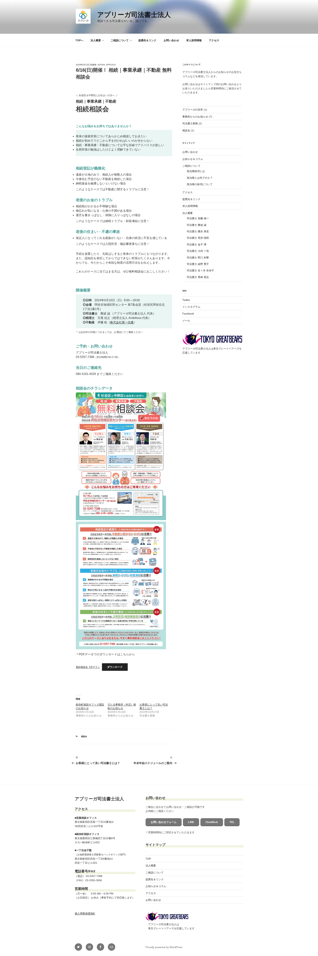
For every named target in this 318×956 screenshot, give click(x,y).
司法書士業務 (190, 123)
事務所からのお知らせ (195, 116)
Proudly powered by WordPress (164, 947)
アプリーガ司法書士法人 (134, 14)
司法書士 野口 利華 (198, 257)
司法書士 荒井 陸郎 (198, 237)
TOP (148, 858)
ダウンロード (115, 666)
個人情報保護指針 (85, 913)
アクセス (214, 40)
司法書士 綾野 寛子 (198, 264)
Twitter (186, 299)
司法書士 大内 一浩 (198, 250)
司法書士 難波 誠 (196, 224)
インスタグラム (191, 306)
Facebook (188, 313)
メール (186, 320)
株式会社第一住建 (122, 322)
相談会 (84, 736)
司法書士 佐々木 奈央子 (200, 270)
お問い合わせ (171, 40)
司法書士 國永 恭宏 (198, 231)
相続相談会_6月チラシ (88, 667)
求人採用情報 (194, 40)
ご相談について (120, 40)
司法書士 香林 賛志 (198, 277)
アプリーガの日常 (192, 109)
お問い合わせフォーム (163, 822)
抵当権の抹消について (200, 184)
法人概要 (96, 40)
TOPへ (79, 40)
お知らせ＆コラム (192, 159)
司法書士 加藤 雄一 (198, 218)
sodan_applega (107, 65)
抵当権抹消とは (196, 171)
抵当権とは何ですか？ (200, 177)
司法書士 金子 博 (196, 244)
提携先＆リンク (147, 40)
